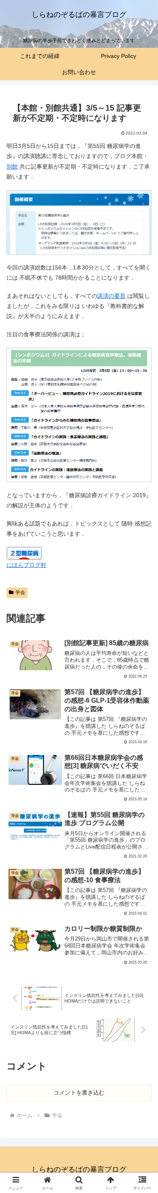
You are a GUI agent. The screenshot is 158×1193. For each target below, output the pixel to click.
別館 (12, 166)
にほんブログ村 (26, 565)
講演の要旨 (111, 296)
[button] (142, 1002)
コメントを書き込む (79, 1092)
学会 (20, 592)
